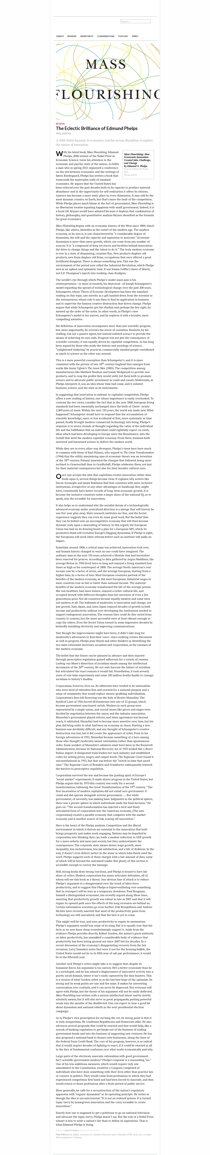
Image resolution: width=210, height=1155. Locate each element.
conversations (105, 36)
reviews (71, 36)
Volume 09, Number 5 (71, 1130)
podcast (123, 36)
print (135, 36)
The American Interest (73, 25)
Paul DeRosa (63, 133)
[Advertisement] (105, 7)
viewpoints (86, 36)
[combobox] (135, 21)
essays (60, 36)
